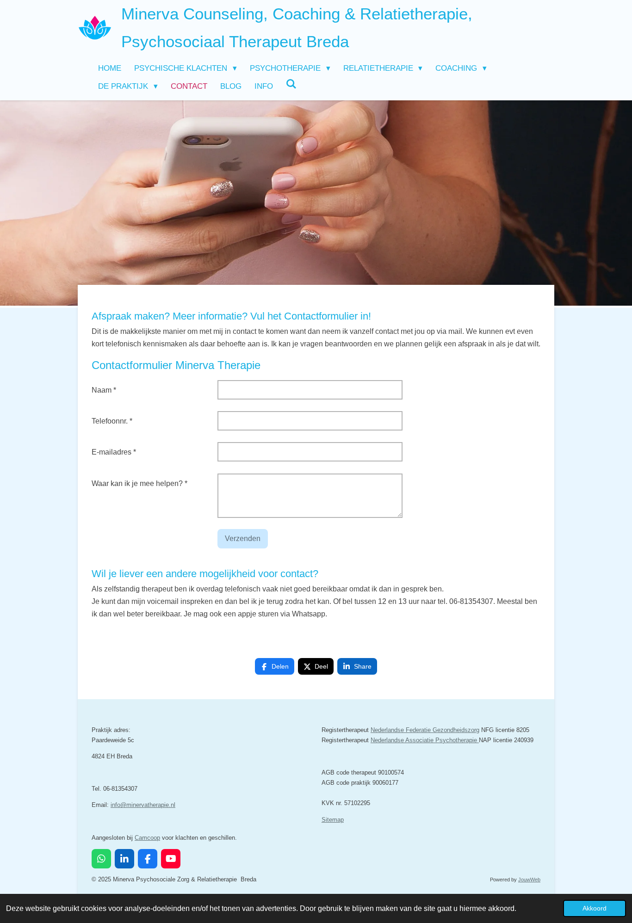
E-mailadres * (114, 452)
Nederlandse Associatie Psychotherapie (425, 740)
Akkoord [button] (594, 908)
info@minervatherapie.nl (143, 804)
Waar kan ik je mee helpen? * (139, 483)
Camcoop (147, 837)
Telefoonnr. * (112, 421)
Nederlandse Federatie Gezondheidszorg (425, 729)
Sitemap (333, 819)
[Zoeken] (291, 85)
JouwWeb (529, 879)
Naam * (104, 390)
